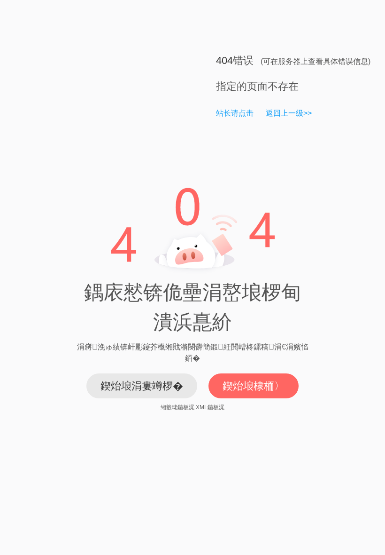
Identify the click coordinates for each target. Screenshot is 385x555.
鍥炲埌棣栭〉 (254, 386)
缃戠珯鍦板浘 (177, 407)
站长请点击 (235, 113)
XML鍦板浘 (210, 407)
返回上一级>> (289, 113)
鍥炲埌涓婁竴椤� (141, 386)
